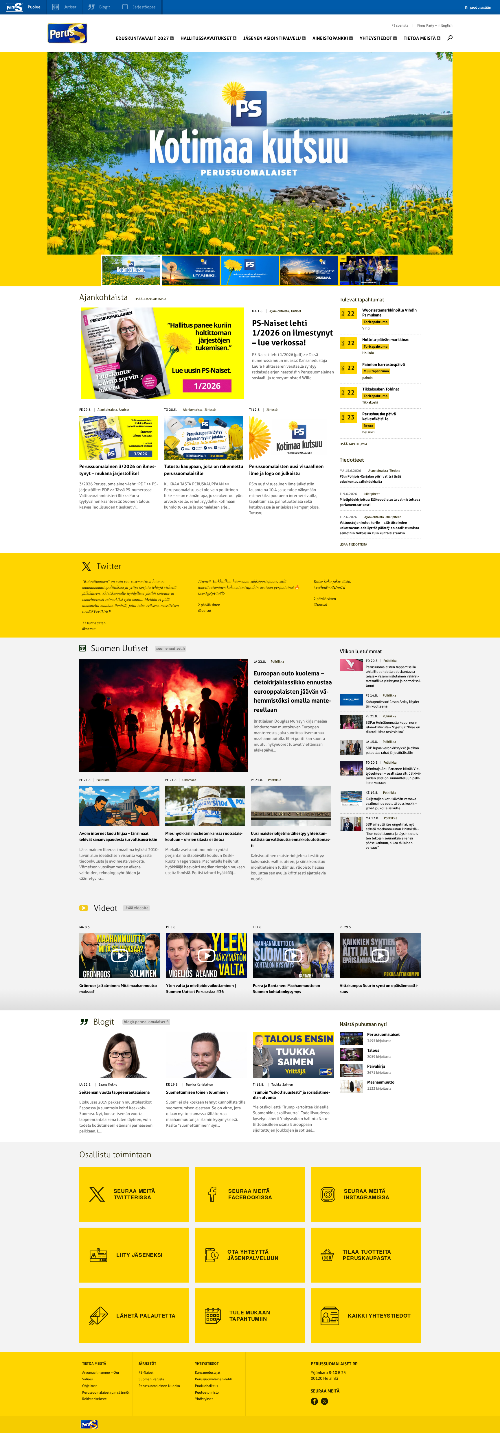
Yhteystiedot (376, 38)
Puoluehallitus (206, 1386)
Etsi (450, 37)
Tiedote (394, 471)
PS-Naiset (146, 1373)
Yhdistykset (204, 1399)
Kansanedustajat (207, 1373)
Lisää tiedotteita (353, 544)
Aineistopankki (330, 38)
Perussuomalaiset (67, 33)
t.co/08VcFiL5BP (96, 611)
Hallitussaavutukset (206, 38)
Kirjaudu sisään (478, 7)
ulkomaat (189, 780)
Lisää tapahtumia (353, 444)
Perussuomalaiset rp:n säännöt (105, 1392)
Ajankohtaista (279, 311)
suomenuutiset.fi (170, 648)
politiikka (277, 661)
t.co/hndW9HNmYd (329, 587)
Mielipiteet (372, 494)
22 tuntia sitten (94, 623)
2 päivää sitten (209, 605)
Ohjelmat (89, 1386)
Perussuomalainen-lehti (213, 1379)
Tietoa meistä (420, 38)
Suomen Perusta (151, 1379)
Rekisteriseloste (94, 1399)
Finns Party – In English (435, 25)
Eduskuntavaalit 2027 (142, 38)
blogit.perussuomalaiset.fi (146, 1022)
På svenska (399, 25)
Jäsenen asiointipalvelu (272, 38)
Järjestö (210, 410)
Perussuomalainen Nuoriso (159, 1386)
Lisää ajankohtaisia (150, 299)
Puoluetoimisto (207, 1392)
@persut (88, 629)
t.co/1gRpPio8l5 (211, 593)
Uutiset (296, 311)
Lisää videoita (136, 908)
